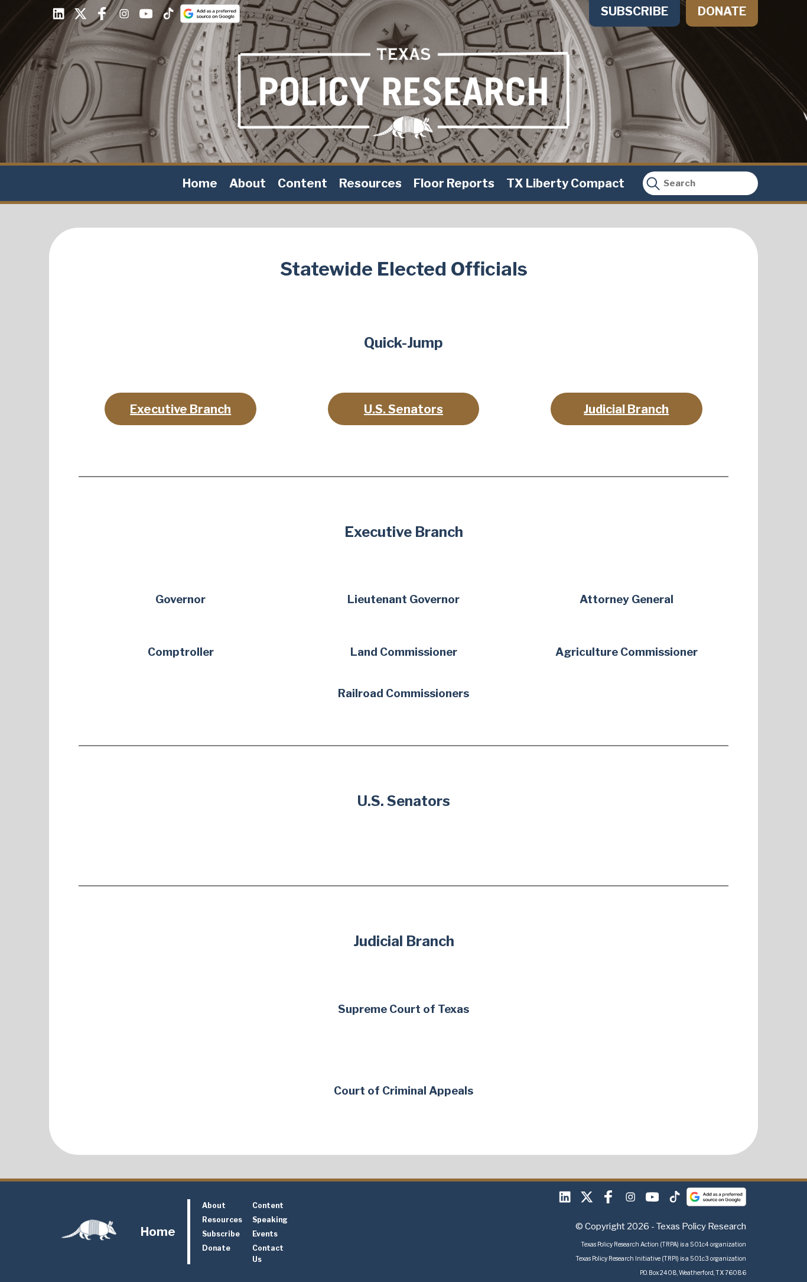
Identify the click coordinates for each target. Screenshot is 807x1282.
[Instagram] (124, 13)
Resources (370, 183)
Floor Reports (454, 183)
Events (265, 1233)
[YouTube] (145, 13)
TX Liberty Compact (565, 183)
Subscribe (634, 11)
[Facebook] (102, 13)
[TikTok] (167, 13)
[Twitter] (80, 13)
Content (302, 183)
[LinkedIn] (58, 13)
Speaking (270, 1219)
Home (200, 183)
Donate (722, 11)
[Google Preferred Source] (210, 13)
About (247, 183)
